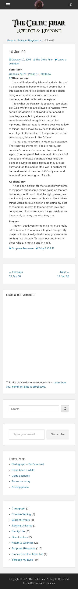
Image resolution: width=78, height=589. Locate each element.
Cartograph (18, 508)
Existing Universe (22, 525)
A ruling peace (20, 486)
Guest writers (20, 537)
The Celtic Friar (44, 59)
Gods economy (21, 475)
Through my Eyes (22, 559)
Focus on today (21, 481)
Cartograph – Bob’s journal (28, 464)
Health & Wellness (23, 542)
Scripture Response (29, 40)
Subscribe (58, 434)
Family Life (18, 531)
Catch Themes (47, 583)
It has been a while (23, 469)
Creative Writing (21, 514)
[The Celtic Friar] (39, 4)
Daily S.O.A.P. (46, 248)
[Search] (65, 408)
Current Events (21, 519)
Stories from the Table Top (27, 554)
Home (11, 40)
